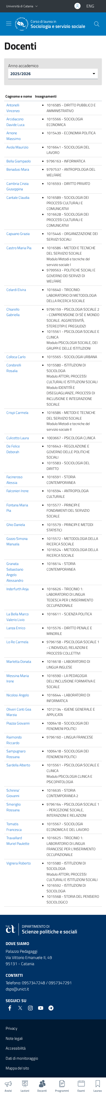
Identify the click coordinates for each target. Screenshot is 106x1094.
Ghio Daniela (15, 525)
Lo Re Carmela (17, 642)
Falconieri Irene (17, 491)
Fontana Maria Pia (17, 508)
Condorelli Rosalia (13, 368)
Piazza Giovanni (18, 723)
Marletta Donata (18, 661)
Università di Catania (19, 6)
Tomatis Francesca (14, 826)
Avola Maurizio (17, 147)
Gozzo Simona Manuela (17, 541)
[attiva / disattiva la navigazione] (9, 23)
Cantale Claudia (17, 197)
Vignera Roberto (18, 863)
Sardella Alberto (18, 765)
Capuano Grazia (18, 234)
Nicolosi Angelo (17, 695)
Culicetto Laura (17, 438)
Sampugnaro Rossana (15, 754)
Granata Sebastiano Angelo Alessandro (14, 572)
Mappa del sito (17, 1068)
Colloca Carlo (15, 357)
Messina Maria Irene (17, 678)
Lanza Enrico (15, 628)
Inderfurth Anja (17, 589)
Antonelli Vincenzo (13, 108)
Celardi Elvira (16, 290)
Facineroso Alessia (14, 479)
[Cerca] (97, 24)
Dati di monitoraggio (22, 1058)
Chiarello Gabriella (13, 312)
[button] (36, 6)
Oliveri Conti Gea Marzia (18, 712)
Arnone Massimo (13, 135)
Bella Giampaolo (18, 161)
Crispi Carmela (17, 412)
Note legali (14, 1038)
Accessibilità (15, 1048)
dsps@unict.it (17, 989)
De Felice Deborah (13, 449)
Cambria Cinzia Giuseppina (17, 186)
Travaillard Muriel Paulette (17, 840)
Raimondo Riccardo (14, 740)
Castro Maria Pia (18, 248)
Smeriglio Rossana (13, 807)
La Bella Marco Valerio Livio (17, 617)
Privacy (11, 1028)
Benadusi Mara (17, 169)
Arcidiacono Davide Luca (15, 122)
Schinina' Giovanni (13, 793)
